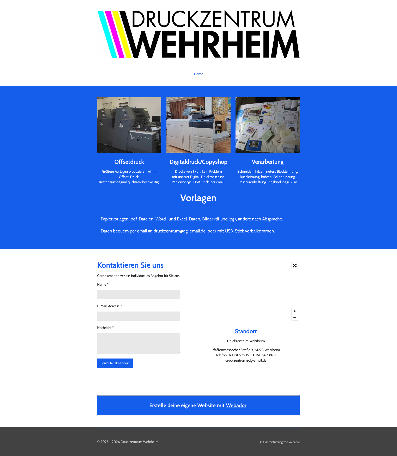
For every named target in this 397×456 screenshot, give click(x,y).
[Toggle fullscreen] (295, 265)
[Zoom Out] (295, 317)
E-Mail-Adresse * (109, 306)
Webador (236, 405)
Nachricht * (105, 328)
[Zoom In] (295, 311)
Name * (103, 284)
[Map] (246, 291)
